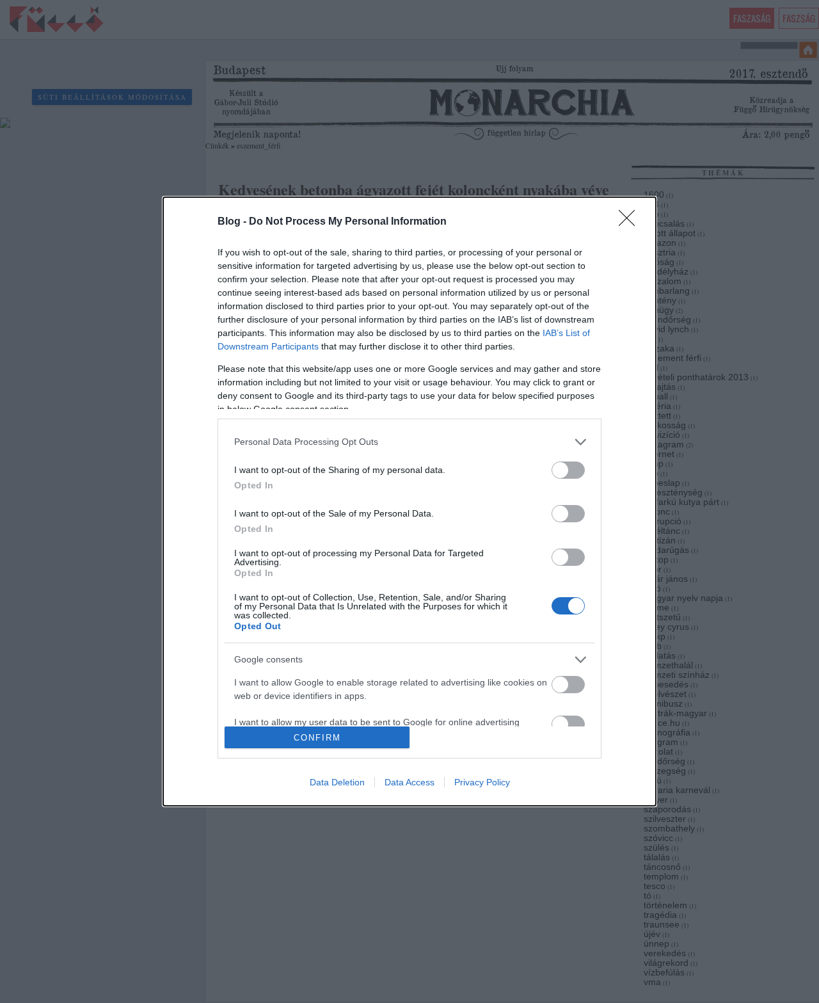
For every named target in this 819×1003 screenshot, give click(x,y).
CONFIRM (317, 737)
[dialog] (409, 501)
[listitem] (409, 442)
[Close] (631, 222)
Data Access (409, 782)
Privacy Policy (482, 782)
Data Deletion (337, 782)
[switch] (568, 470)
